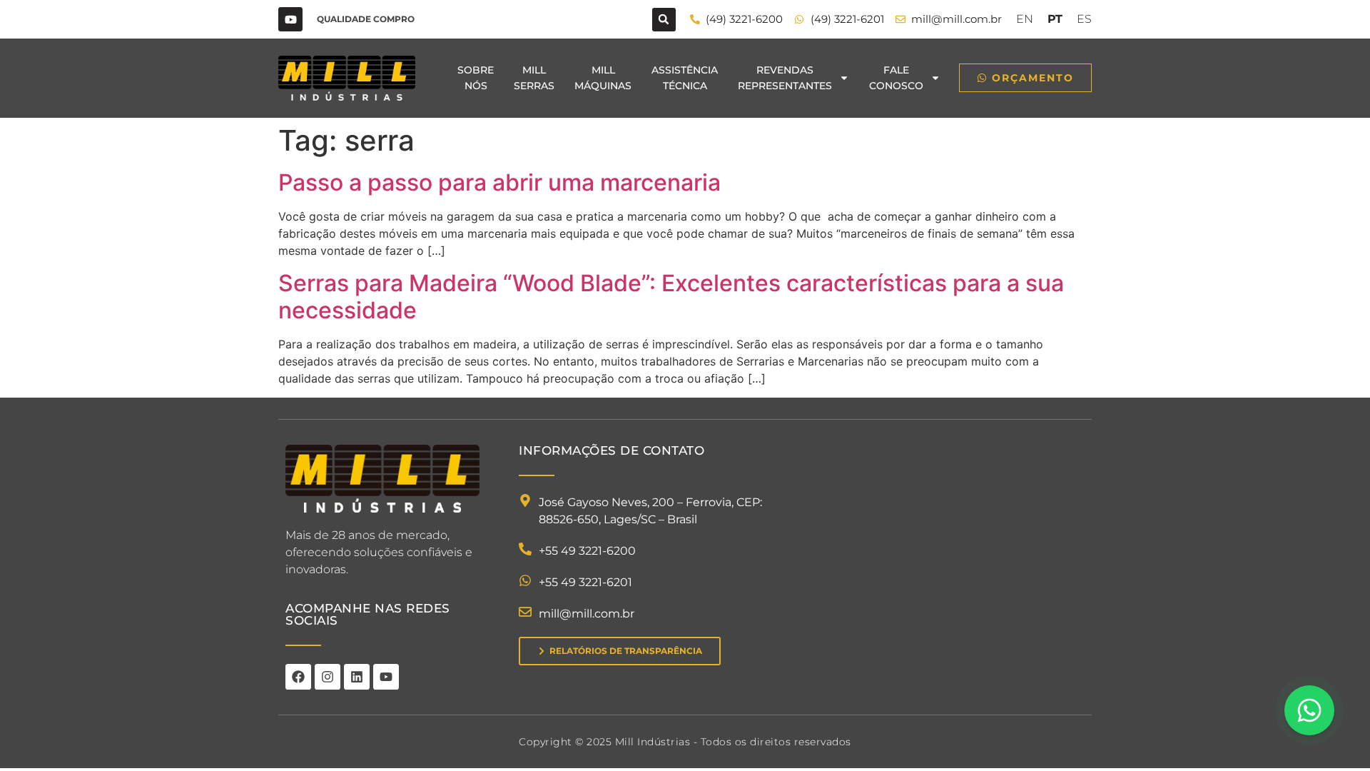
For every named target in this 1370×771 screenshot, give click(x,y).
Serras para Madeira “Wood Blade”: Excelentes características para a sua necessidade (671, 296)
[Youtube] (290, 19)
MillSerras (534, 78)
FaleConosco (896, 78)
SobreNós (475, 78)
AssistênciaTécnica (684, 78)
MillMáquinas (602, 78)
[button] (664, 19)
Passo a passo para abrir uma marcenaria (499, 182)
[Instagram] (327, 677)
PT (1054, 19)
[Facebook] (298, 677)
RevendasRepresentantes (785, 78)
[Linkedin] (357, 677)
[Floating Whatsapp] (1309, 710)
